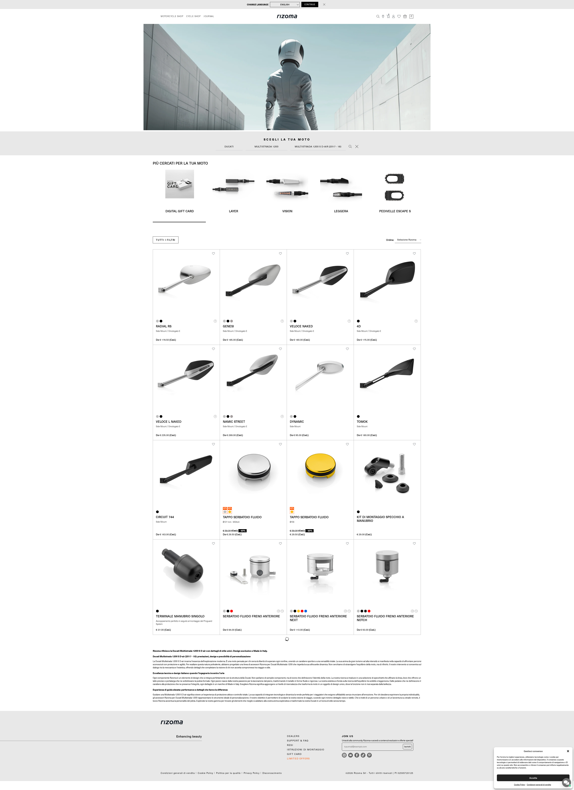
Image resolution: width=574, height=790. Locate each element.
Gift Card (294, 754)
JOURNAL (209, 16)
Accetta (533, 777)
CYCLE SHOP (193, 16)
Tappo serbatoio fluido (242, 517)
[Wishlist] (399, 16)
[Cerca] (378, 16)
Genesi (228, 326)
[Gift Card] (405, 16)
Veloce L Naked (168, 421)
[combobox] (229, 146)
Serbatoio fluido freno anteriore (251, 616)
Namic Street (234, 421)
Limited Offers (298, 758)
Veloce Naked (301, 326)
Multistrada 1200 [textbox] (266, 146)
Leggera (341, 211)
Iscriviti (407, 746)
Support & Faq (298, 740)
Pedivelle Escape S (395, 211)
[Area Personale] (393, 16)
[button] (568, 751)
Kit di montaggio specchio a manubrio (380, 519)
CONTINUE (309, 4)
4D (359, 326)
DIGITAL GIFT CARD (179, 211)
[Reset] (357, 147)
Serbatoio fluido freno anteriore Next (318, 618)
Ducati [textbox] (229, 146)
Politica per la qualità (228, 772)
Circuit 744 (165, 517)
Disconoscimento (272, 772)
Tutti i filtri (165, 240)
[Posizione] (383, 16)
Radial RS (163, 326)
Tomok (362, 421)
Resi (290, 745)
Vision (287, 211)
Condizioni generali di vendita (539, 784)
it (411, 16)
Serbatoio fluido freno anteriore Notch (385, 618)
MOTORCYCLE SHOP (172, 16)
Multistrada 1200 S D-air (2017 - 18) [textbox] (318, 146)
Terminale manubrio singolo (180, 616)
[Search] (350, 147)
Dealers (293, 736)
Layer (233, 211)
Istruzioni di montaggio (305, 749)
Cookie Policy (519, 784)
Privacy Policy (252, 772)
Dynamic (297, 421)
